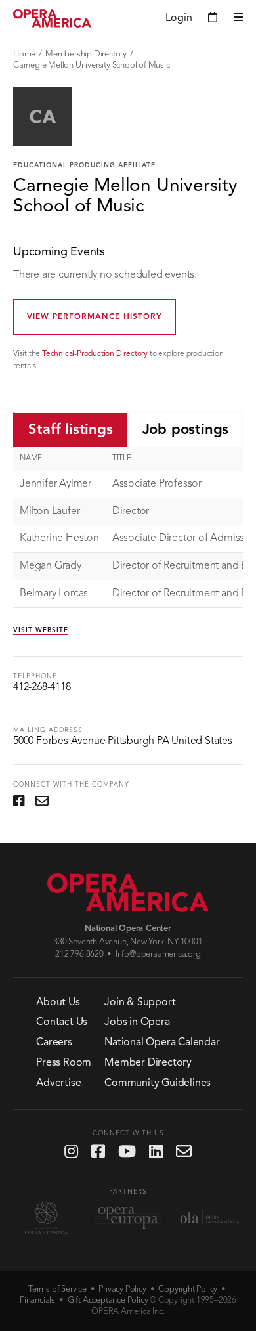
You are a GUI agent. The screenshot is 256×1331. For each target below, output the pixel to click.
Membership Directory (86, 54)
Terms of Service (57, 1289)
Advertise (58, 1083)
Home (24, 54)
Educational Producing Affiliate (84, 165)
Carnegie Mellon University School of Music (91, 65)
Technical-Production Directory (95, 354)
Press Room (63, 1063)
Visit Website (40, 630)
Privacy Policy (122, 1289)
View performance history (94, 317)
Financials (37, 1300)
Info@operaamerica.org (158, 954)
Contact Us (61, 1022)
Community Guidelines (157, 1083)
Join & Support (139, 1002)
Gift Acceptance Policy (108, 1300)
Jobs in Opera (136, 1022)
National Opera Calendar (161, 1042)
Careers (54, 1042)
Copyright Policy (187, 1289)
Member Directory (148, 1063)
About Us (57, 1002)
